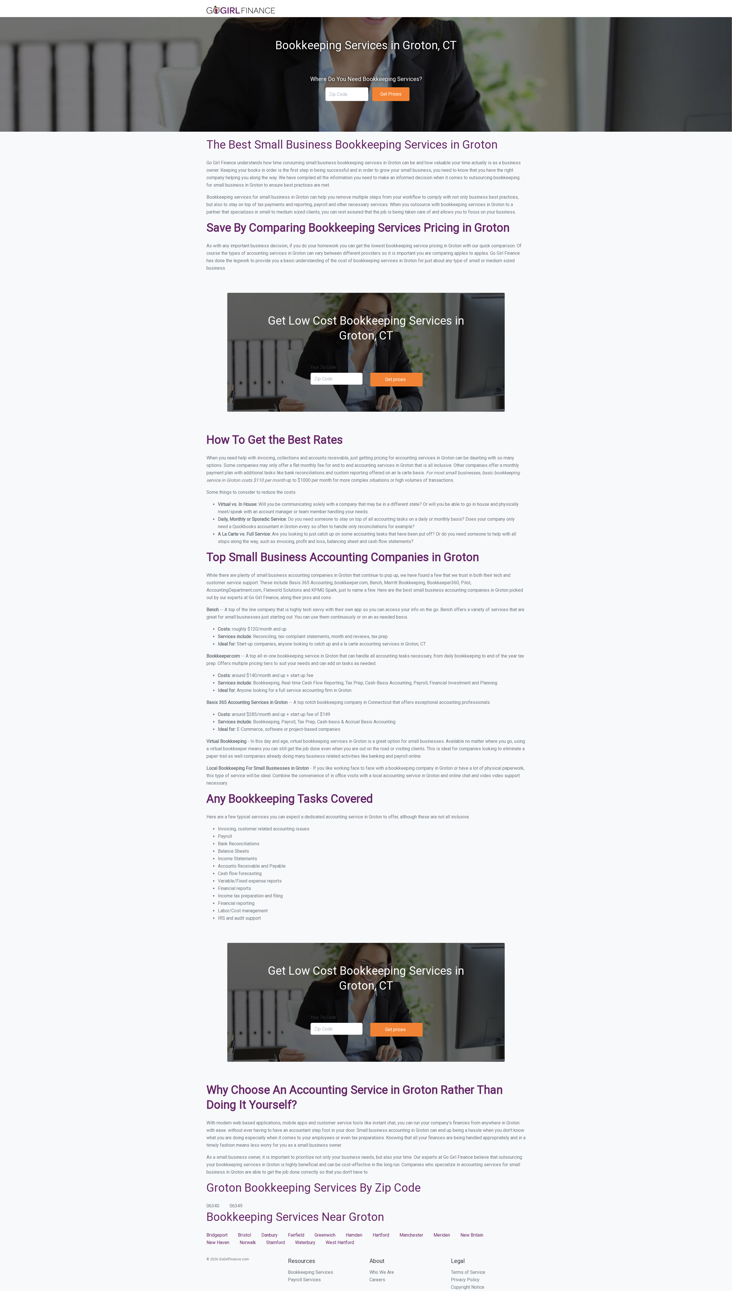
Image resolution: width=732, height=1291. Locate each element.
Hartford (381, 1235)
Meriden (441, 1235)
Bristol (244, 1235)
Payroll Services (304, 1279)
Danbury (269, 1235)
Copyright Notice (467, 1287)
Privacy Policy (465, 1279)
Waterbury (305, 1242)
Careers (377, 1279)
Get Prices (390, 94)
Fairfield (296, 1235)
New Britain (471, 1235)
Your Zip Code (323, 367)
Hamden (354, 1235)
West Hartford (340, 1242)
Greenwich (325, 1235)
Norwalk (248, 1242)
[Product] (240, 10)
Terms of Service (468, 1272)
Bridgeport (217, 1235)
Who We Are (381, 1272)
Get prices (395, 379)
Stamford (275, 1242)
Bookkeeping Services (310, 1272)
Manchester (411, 1235)
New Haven (217, 1242)
